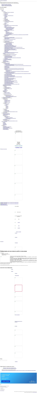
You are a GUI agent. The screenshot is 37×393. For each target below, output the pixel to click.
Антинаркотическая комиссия (8, 56)
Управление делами (7, 63)
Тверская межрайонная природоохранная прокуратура (11, 52)
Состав (4, 122)
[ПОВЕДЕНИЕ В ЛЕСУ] (9, 203)
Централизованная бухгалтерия (8, 82)
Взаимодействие (5, 119)
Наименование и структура (6, 113)
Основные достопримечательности (9, 15)
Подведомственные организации (7, 85)
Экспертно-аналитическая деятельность (11, 118)
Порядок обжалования (6, 129)
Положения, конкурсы (9, 70)
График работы (5, 91)
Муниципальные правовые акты (7, 126)
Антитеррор (6, 58)
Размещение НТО (7, 35)
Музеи (5, 17)
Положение (4, 123)
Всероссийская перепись (8, 87)
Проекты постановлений (6, 127)
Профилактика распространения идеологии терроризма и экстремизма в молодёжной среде (17, 71)
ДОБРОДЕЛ (33, 270)
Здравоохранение (7, 20)
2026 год (7, 105)
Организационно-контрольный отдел (9, 81)
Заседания (6, 109)
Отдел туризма (6, 77)
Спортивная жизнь (7, 41)
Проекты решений (7, 103)
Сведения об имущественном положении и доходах (11, 111)
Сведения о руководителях (6, 114)
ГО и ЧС (4, 53)
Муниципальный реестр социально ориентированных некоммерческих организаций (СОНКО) (16, 34)
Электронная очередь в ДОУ (8, 94)
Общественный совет (4, 121)
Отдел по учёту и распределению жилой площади (11, 80)
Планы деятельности (7, 116)
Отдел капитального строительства (9, 79)
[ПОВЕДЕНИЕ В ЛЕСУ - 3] (3, 204)
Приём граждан (5, 112)
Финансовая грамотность (6, 61)
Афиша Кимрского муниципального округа (10, 39)
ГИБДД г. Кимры (7, 50)
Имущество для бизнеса (9, 32)
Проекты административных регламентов (11, 96)
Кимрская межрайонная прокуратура (9, 42)
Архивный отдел (7, 66)
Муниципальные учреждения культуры (9, 37)
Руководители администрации (7, 84)
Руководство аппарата (7, 102)
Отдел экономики (7, 67)
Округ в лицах (6, 13)
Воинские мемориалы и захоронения (9, 12)
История (4, 11)
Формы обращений (5, 128)
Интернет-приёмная (7, 92)
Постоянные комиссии (7, 100)
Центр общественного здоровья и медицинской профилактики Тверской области (15, 48)
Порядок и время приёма (8, 93)
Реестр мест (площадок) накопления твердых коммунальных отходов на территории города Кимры (18, 73)
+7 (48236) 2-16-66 (18, 147)
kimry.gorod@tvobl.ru (2, 390)
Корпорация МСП (7, 30)
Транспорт (6, 16)
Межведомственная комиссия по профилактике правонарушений (13, 57)
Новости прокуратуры (9, 43)
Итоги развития (7, 24)
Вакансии (6, 89)
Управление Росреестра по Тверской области (10, 46)
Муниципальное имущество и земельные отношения (11, 25)
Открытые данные (5, 90)
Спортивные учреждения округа (9, 40)
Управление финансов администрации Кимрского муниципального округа (14, 64)
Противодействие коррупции (8, 88)
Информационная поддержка (9, 28)
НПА (6, 31)
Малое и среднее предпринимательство (9, 27)
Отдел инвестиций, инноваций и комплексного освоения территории (13, 76)
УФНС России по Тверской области (9, 45)
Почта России (6, 51)
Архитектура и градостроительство (9, 21)
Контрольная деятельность (9, 117)
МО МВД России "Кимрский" (8, 44)
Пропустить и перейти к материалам (6, 4)
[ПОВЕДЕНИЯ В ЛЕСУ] (9, 202)
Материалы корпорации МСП (9, 33)
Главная (3, 10)
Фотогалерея (6, 14)
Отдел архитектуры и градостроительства (10, 75)
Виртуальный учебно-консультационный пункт (10, 54)
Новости (6, 86)
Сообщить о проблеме (5, 381)
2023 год (7, 104)
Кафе (5, 18)
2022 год (7, 108)
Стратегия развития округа (8, 26)
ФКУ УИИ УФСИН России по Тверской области (11, 49)
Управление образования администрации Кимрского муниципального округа (14, 68)
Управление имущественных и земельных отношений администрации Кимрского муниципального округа (18, 65)
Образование (6, 19)
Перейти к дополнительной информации (7, 5)
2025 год (7, 106)
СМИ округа (4, 60)
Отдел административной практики (9, 83)
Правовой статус (5, 98)
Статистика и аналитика (9, 29)
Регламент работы (7, 110)
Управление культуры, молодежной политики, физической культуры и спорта (14, 69)
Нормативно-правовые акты (8, 59)
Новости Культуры (7, 38)
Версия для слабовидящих (3, 0)
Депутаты (6, 101)
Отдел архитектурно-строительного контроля (10, 78)
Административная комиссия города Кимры (10, 55)
